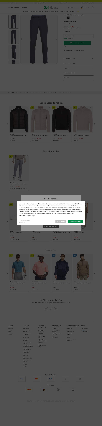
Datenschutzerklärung (64, 213)
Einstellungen (22, 222)
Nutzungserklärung (24, 215)
